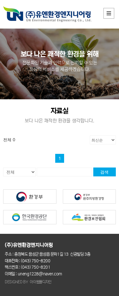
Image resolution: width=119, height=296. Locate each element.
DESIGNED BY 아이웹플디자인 (28, 282)
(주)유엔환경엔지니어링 (29, 245)
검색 (104, 171)
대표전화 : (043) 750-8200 (27, 261)
